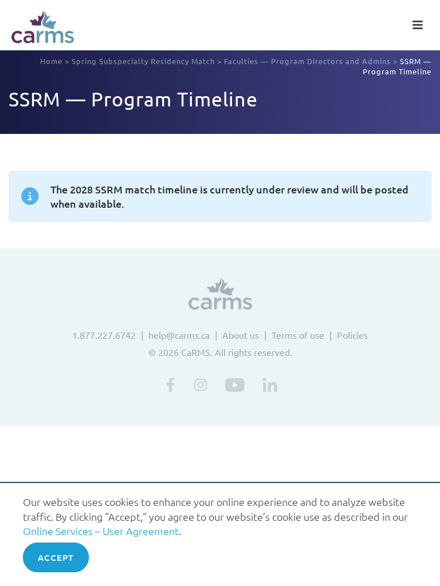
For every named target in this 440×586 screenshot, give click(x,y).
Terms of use (298, 334)
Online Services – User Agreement (101, 530)
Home (51, 61)
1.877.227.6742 (104, 334)
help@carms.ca (179, 334)
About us (240, 334)
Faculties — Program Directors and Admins (307, 61)
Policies (352, 334)
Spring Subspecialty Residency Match (143, 61)
